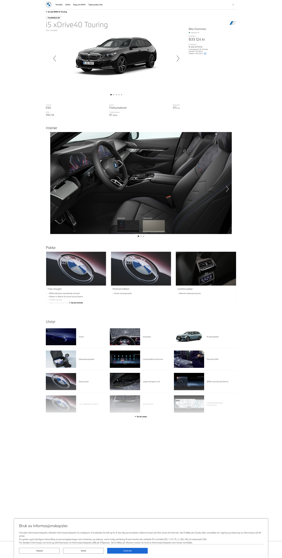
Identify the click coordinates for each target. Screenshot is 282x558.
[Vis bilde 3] (119, 94)
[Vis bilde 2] (116, 94)
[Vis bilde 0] (111, 94)
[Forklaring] (205, 53)
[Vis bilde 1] (113, 94)
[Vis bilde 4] (121, 94)
